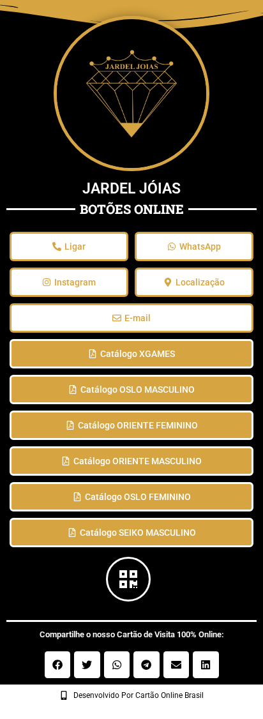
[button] (58, 664)
